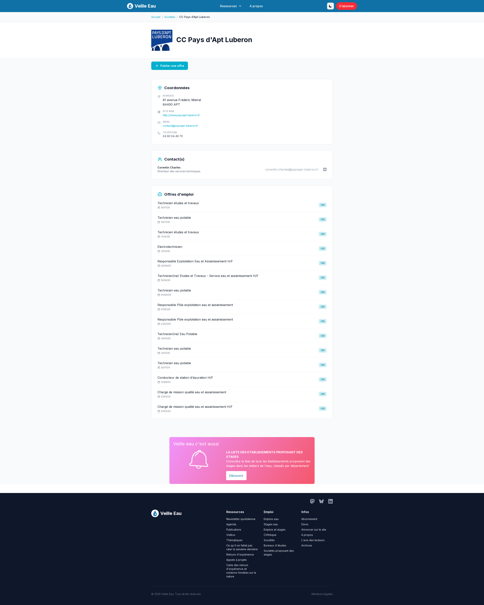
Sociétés (169, 17)
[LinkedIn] (325, 169)
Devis (304, 524)
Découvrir (236, 476)
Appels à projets (236, 559)
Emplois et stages (274, 529)
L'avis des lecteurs (313, 540)
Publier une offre (172, 66)
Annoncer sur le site (313, 529)
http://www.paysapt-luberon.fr (181, 115)
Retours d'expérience (240, 554)
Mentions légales (322, 594)
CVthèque (270, 534)
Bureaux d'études (275, 545)
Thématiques (234, 540)
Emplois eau (271, 519)
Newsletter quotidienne (240, 519)
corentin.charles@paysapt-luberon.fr (292, 169)
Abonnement (309, 519)
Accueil (155, 17)
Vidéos (230, 534)
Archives (306, 545)
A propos (256, 6)
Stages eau (271, 524)
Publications (233, 529)
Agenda (231, 524)
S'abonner (346, 6)
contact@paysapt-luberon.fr (180, 125)
